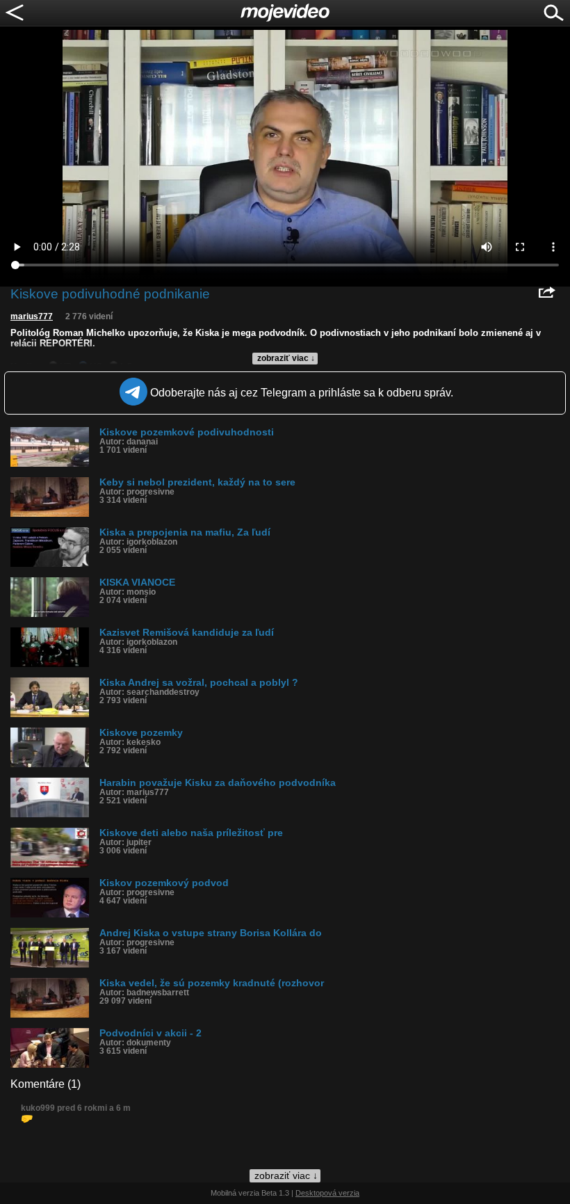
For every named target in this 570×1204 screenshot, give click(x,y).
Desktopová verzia (327, 1193)
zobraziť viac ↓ (286, 358)
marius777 (31, 316)
